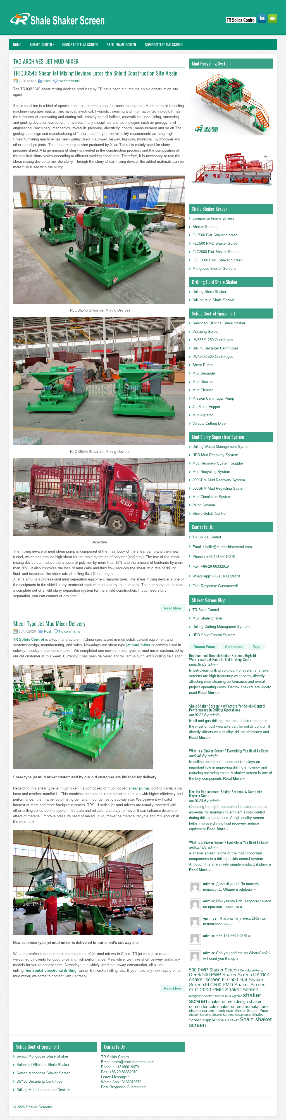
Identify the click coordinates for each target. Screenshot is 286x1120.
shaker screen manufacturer (243, 1006)
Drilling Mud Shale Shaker (213, 300)
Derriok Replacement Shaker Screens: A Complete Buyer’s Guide (225, 793)
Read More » (209, 693)
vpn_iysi (210, 918)
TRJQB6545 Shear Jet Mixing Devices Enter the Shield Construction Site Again (95, 73)
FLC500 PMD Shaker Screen (215, 243)
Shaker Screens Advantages (231, 1014)
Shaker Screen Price (251, 1011)
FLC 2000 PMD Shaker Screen (217, 260)
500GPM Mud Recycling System (219, 488)
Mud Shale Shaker (207, 618)
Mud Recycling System (211, 472)
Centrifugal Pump (251, 970)
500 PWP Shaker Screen (214, 969)
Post (47, 81)
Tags (256, 647)
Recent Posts (204, 647)
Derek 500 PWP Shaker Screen (220, 974)
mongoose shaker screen (206, 996)
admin (208, 884)
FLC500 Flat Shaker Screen (214, 235)
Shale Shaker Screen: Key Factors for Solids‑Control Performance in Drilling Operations (227, 708)
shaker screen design (228, 1001)
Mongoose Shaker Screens (214, 268)
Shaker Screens (200, 1014)
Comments (234, 647)
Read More (172, 608)
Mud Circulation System (211, 497)
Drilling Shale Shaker (209, 292)
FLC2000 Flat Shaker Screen (215, 252)
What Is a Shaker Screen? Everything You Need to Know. (229, 842)
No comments (69, 81)
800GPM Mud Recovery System (218, 480)
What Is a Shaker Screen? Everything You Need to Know (228, 751)
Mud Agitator (233, 996)
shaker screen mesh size (211, 1010)
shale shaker (228, 1020)
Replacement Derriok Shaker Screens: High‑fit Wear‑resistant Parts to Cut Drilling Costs (222, 657)
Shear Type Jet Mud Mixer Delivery (49, 623)
